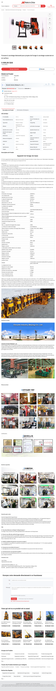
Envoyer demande (14, 69)
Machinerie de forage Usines (24, 673)
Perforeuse (3, 656)
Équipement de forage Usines (8, 673)
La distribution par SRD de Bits (34, 658)
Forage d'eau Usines (6, 676)
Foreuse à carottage (5, 653)
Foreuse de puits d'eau (32, 653)
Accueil (2, 9)
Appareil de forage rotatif (33, 656)
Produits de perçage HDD (46, 653)
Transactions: (24, 88)
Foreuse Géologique (30, 9)
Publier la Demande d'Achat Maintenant (20, 601)
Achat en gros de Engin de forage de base (32, 676)
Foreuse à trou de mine (19, 653)
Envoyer (14, 599)
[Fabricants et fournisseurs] (28, 2)
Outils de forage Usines (46, 673)
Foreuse (24, 9)
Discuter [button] (42, 69)
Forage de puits (35, 673)
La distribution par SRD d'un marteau (21, 658)
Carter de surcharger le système (48, 658)
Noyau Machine (17, 676)
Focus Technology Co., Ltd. (27, 683)
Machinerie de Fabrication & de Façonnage (13, 9)
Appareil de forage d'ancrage (47, 656)
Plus (2, 678)
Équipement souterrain (19, 656)
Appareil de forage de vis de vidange (8, 658)
